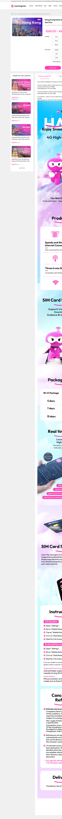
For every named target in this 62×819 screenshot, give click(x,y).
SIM (45, 6)
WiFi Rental (38, 6)
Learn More (22, 168)
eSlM (49, 6)
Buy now (53, 68)
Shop (55, 6)
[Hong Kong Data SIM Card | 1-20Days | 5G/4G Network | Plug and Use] (27, 27)
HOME (12, 14)
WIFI (15, 14)
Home (31, 6)
